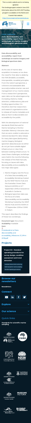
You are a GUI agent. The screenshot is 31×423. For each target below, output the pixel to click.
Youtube (7, 296)
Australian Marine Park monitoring (13, 264)
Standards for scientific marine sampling (14, 323)
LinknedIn (14, 296)
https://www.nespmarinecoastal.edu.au (15, 18)
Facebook (20, 296)
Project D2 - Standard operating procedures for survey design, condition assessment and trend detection (14, 255)
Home (4, 34)
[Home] (13, 24)
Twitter (25, 296)
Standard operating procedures (12, 269)
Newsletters (6, 287)
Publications (11, 34)
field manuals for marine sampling (13, 266)
